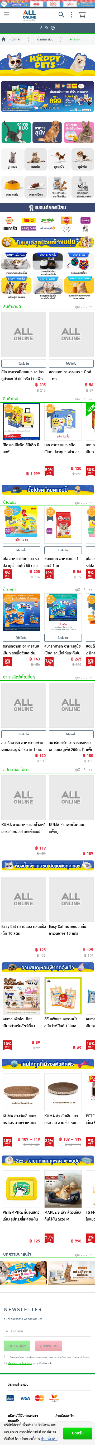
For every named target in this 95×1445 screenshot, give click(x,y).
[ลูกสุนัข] (59, 159)
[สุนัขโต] (83, 159)
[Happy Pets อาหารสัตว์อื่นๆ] (79, 130)
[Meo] (28, 220)
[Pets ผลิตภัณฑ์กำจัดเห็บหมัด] (83, 187)
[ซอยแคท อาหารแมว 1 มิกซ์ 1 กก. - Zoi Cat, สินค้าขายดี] (71, 334)
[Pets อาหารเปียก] (36, 187)
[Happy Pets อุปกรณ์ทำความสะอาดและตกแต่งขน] (79, 288)
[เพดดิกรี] (66, 220)
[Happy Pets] (47, 64)
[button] (37, 108)
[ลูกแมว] (12, 159)
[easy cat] (28, 228)
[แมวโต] (36, 159)
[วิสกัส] (85, 220)
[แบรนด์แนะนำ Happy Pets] (47, 207)
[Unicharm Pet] (47, 228)
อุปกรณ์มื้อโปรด (15, 770)
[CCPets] (85, 228)
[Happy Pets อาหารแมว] (16, 130)
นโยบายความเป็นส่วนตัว (20, 1363)
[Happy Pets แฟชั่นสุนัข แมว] (16, 288)
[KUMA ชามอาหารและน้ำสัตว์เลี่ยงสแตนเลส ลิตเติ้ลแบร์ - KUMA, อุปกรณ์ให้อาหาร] (23, 797)
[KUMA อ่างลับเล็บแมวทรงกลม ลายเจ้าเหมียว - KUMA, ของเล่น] (63, 1092)
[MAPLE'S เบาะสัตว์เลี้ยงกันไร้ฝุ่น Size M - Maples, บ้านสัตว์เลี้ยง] (63, 1189)
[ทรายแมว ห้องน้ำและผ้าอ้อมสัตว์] (47, 288)
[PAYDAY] (47, 3)
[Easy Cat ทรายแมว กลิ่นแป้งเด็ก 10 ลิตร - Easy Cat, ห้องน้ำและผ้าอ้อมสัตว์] (23, 899)
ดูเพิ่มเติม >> (83, 306)
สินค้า (44, 28)
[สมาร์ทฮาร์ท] (9, 220)
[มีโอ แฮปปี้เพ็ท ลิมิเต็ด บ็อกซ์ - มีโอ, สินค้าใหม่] (21, 422)
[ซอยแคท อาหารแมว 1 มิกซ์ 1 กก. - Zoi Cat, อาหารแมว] (63, 525)
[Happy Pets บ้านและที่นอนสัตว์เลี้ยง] (16, 264)
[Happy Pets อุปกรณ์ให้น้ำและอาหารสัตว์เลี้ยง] (47, 264)
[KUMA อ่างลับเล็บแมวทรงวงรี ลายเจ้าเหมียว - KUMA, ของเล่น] (21, 1092)
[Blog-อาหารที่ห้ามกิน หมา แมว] (24, 1273)
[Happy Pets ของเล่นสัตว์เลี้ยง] (79, 264)
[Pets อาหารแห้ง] (12, 187)
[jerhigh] (47, 220)
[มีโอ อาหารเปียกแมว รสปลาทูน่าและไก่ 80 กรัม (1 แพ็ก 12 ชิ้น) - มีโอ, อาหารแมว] (21, 525)
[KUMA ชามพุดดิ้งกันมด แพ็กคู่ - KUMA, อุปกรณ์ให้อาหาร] (71, 797)
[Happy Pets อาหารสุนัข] (47, 130)
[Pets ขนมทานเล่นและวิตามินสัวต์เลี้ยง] (59, 187)
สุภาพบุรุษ (17, 1346)
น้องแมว (9, 502)
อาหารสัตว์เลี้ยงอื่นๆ (19, 677)
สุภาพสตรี (48, 1346)
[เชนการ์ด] (9, 228)
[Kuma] (66, 228)
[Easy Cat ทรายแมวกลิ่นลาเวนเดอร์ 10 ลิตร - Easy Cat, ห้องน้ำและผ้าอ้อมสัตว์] (71, 899)
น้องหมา (9, 590)
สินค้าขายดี (12, 307)
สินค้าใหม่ (10, 399)
